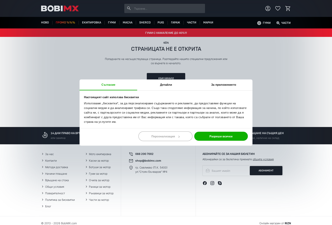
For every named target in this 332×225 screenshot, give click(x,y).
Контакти (51, 160)
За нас (49, 154)
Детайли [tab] (166, 84)
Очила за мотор (99, 180)
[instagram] (212, 183)
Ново (45, 22)
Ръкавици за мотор (101, 193)
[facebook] (205, 183)
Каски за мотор (99, 160)
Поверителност (55, 193)
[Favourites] (278, 8)
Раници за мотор (99, 186)
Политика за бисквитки (60, 199)
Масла (127, 22)
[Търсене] (129, 8)
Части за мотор (99, 199)
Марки (208, 22)
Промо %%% (65, 22)
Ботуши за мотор (100, 167)
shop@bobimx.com (148, 160)
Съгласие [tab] (108, 84)
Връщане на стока (57, 180)
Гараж (175, 22)
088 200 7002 (144, 153)
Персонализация (163, 136)
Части (191, 22)
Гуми (112, 22)
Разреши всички (220, 136)
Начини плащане (56, 173)
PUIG (161, 22)
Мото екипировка (100, 154)
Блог (48, 206)
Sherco (145, 22)
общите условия (263, 159)
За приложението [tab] (223, 84)
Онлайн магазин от (275, 223)
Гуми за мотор (98, 173)
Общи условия (54, 186)
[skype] (219, 183)
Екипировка (91, 22)
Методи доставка (56, 167)
